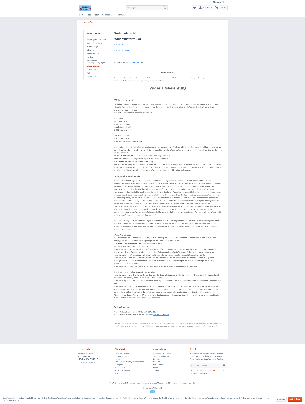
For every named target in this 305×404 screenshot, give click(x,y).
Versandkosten (147, 383)
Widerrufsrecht (93, 66)
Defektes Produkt (122, 353)
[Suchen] (165, 7)
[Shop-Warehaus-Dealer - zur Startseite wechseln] (85, 8)
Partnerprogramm (122, 356)
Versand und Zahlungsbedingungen (96, 61)
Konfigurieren (294, 399)
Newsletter (156, 359)
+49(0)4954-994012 (87, 359)
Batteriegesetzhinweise (96, 39)
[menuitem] (147, 7)
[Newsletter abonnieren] (223, 365)
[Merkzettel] (194, 7)
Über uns (90, 50)
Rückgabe (119, 364)
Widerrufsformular (122, 370)
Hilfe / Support (93, 53)
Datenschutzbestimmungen (211, 370)
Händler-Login (92, 46)
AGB (88, 73)
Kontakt (90, 57)
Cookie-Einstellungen (95, 43)
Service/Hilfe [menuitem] (220, 2)
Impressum (91, 76)
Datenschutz (92, 69)
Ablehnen (281, 399)
